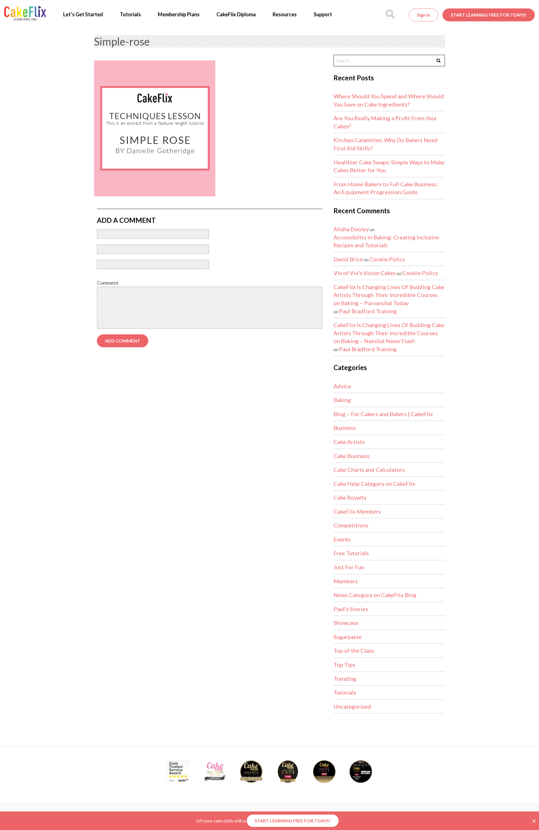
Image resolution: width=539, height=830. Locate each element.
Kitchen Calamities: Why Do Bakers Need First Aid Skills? (386, 144)
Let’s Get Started (83, 14)
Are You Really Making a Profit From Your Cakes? (385, 122)
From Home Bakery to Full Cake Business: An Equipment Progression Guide (386, 188)
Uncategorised (352, 706)
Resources (285, 14)
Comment (107, 283)
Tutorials (130, 14)
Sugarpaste (348, 636)
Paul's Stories (351, 609)
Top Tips (344, 664)
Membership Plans (179, 14)
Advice (342, 386)
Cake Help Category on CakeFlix (374, 483)
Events (342, 539)
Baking (342, 399)
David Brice (348, 259)
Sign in (423, 14)
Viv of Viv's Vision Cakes (365, 272)
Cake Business (351, 455)
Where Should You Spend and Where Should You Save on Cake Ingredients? (389, 100)
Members (346, 581)
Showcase (346, 622)
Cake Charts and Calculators (369, 469)
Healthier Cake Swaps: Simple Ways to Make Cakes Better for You (389, 166)
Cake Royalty (350, 497)
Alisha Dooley (351, 229)
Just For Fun (349, 567)
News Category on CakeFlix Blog (375, 594)
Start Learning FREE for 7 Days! (489, 14)
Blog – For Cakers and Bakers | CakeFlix (383, 414)
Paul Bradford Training (368, 311)
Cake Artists (349, 441)
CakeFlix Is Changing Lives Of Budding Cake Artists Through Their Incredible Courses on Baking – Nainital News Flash (389, 332)
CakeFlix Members (357, 511)
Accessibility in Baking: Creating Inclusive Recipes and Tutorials (386, 241)
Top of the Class (354, 650)
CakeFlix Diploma (236, 14)
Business (345, 427)
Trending (345, 678)
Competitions (351, 525)
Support (323, 14)
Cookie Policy (387, 259)
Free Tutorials (351, 553)
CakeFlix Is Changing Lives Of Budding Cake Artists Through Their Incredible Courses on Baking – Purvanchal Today (389, 295)
